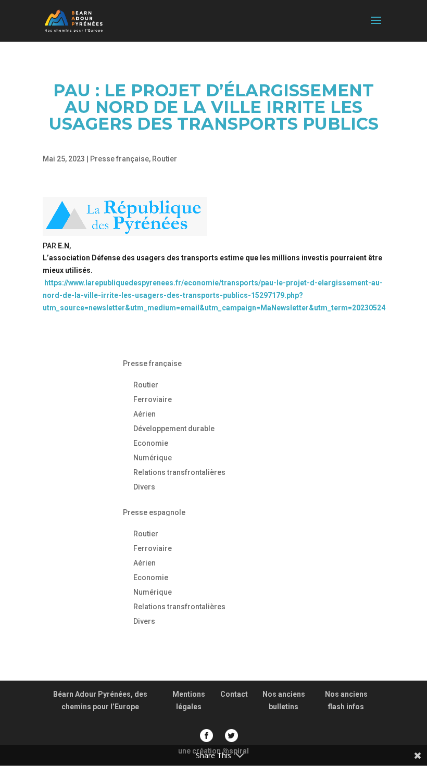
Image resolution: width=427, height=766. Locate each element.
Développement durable (174, 428)
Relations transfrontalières (179, 472)
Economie (150, 443)
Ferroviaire (152, 399)
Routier (164, 159)
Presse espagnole (154, 512)
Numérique (152, 458)
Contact (234, 694)
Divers (144, 487)
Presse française (119, 159)
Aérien (144, 414)
